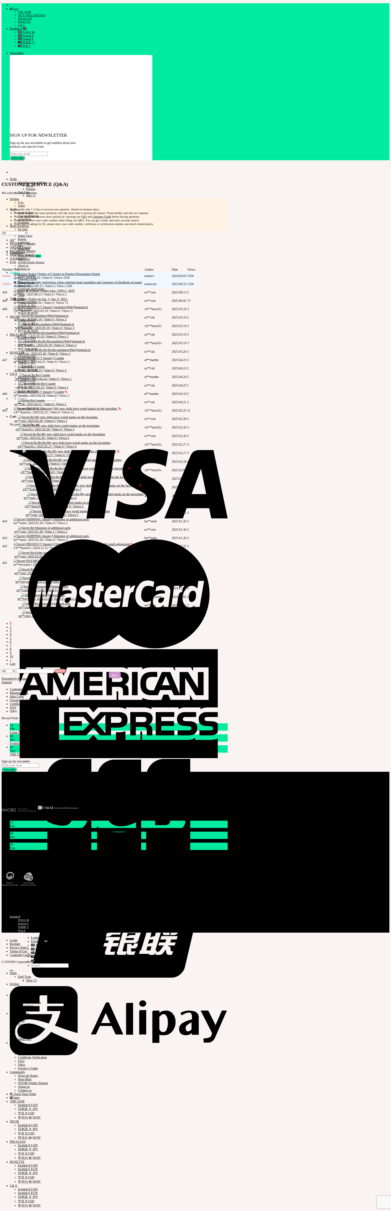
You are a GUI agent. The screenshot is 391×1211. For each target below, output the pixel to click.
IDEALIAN (25, 18)
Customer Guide (101, 216)
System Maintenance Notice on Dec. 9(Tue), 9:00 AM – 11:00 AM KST (56, 743)
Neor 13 (30, 195)
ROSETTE (24, 21)
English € (27, 39)
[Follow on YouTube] (33, 796)
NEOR (14, 1121)
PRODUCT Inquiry (23, 243)
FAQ (84, 216)
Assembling (25, 1006)
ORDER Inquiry (20, 247)
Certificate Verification (15, 899)
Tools (13, 209)
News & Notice (28, 1075)
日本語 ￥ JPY (28, 1109)
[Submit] (11, 970)
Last (12, 663)
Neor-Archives (19, 226)
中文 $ (26, 46)
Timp (21, 1020)
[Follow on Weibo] (26, 796)
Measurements (10, 903)
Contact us (24, 268)
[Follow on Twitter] (16, 796)
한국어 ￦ (28, 32)
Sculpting (24, 1009)
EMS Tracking (10, 892)
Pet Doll (22, 229)
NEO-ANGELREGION (31, 15)
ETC (13, 262)
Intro (15, 8)
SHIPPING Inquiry (22, 254)
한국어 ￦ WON (28, 313)
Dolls (13, 179)
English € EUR (28, 1169)
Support (7, 682)
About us (23, 265)
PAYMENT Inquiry (23, 251)
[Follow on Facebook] (3, 796)
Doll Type (24, 976)
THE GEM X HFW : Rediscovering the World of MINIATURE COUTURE (59, 754)
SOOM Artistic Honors (31, 262)
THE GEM (24, 12)
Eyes (20, 202)
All (12, 240)
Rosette (22, 239)
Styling (14, 199)
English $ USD (26, 356)
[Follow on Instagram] (9, 796)
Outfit (21, 205)
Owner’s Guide (28, 1068)
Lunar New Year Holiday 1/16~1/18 (33, 732)
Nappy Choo (25, 235)
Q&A (21, 1064)
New (115, 675)
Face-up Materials (29, 1002)
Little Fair (24, 1031)
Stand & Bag (26, 998)
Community (17, 1072)
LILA (21, 25)
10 (11, 656)
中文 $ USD (26, 1113)
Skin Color (25, 1053)
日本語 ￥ (28, 42)
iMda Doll (24, 1039)
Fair (20, 1035)
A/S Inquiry (17, 258)
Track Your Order (12, 896)
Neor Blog (25, 1079)
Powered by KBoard (15, 678)
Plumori (30, 189)
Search (60, 671)
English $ (16, 28)
